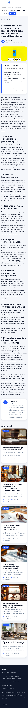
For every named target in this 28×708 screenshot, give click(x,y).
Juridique (18, 7)
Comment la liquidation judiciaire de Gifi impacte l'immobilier (11, 527)
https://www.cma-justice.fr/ (8, 688)
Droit (9, 7)
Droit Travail (5, 10)
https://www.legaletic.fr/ (7, 685)
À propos (4, 13)
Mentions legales (12, 681)
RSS (18, 681)
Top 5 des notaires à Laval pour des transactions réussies (13, 449)
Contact (12, 14)
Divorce (12, 10)
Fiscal (23, 10)
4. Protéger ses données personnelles (15, 78)
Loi (13, 7)
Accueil (4, 7)
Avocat (19, 10)
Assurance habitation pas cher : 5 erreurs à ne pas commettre (13, 643)
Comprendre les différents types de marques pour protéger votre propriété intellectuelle (12, 487)
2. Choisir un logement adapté (13, 72)
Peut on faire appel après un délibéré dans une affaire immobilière (11, 566)
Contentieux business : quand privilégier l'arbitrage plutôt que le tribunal (13, 605)
